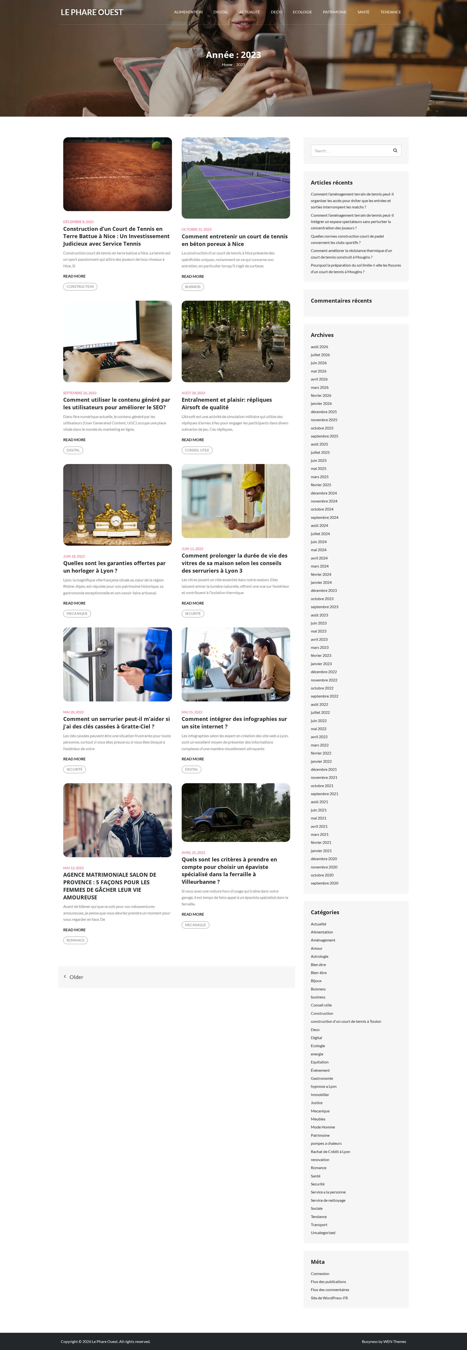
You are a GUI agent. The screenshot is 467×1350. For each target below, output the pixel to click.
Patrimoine (335, 11)
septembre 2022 (324, 696)
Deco (276, 11)
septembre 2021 (324, 793)
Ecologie (302, 11)
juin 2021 (319, 810)
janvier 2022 (321, 761)
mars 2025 (320, 476)
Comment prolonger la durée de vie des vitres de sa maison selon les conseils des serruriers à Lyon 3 (234, 563)
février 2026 (321, 395)
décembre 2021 (324, 769)
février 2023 (321, 655)
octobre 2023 (322, 598)
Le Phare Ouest (92, 12)
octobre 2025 (322, 428)
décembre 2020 (324, 858)
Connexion (320, 1273)
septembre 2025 (324, 436)
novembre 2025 (324, 419)
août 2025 (319, 444)
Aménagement (323, 940)
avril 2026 (319, 379)
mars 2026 (320, 387)
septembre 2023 (324, 606)
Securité (193, 613)
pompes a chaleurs (326, 1143)
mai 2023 (318, 631)
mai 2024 (318, 549)
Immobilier (320, 1094)
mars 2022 (320, 745)
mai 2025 (318, 468)
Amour (317, 948)
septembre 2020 (324, 883)
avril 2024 (319, 558)
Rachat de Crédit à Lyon (330, 1151)
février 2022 (321, 753)
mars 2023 (320, 647)
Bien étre (318, 964)
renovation (320, 1159)
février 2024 (321, 574)
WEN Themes (394, 1341)
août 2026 (319, 346)
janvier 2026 (321, 403)
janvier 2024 (321, 582)
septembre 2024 (324, 517)
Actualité (249, 11)
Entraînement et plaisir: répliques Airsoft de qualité (227, 403)
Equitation (320, 1062)
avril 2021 (319, 826)
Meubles (318, 1119)
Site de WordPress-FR (329, 1297)
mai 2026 (318, 371)
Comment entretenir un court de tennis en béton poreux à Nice (235, 240)
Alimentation (188, 11)
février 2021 (321, 842)
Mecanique (77, 613)
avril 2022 (319, 736)
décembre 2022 (324, 671)
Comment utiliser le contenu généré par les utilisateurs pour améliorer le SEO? (116, 403)
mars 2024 (320, 566)
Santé (363, 11)
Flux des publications (328, 1281)
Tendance (390, 11)
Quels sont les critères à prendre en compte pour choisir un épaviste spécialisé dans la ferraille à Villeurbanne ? (229, 870)
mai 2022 (318, 728)
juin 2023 (319, 623)
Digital (221, 11)
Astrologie (319, 956)
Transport (319, 1224)
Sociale (317, 1208)
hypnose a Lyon (324, 1086)
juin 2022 (319, 720)
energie (317, 1054)
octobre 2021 (322, 785)
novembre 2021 (324, 777)
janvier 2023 (321, 663)
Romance (75, 940)
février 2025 (321, 484)
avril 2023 (319, 639)
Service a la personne (328, 1192)
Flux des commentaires (330, 1289)
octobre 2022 (322, 688)
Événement (320, 1070)
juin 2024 (319, 541)
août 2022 (319, 704)
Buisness (193, 287)
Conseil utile (197, 450)
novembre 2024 (324, 501)
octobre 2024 (322, 509)
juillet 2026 (320, 354)
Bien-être (319, 972)
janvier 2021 (321, 850)
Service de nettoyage (328, 1200)
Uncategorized (323, 1232)
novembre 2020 (324, 867)
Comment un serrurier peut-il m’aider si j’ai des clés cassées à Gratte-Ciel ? (116, 722)
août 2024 (319, 525)
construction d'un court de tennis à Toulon (346, 1021)
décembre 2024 (324, 493)
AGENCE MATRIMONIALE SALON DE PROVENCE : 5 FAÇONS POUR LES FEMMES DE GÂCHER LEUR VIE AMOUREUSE (109, 886)
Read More (74, 276)
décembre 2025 (324, 411)
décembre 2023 (324, 590)
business (318, 997)
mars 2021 (320, 834)
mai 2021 (318, 818)
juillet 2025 (320, 452)
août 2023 (319, 615)
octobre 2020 (322, 875)
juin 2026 (319, 362)
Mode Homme (323, 1127)
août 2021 (319, 801)
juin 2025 (319, 460)
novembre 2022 (324, 680)
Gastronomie (322, 1078)
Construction (80, 286)
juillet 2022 (320, 712)
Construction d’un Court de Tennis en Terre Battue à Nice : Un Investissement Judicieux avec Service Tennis (116, 236)
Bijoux (316, 980)
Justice (317, 1102)
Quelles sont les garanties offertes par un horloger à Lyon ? (114, 566)
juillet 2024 (320, 533)
